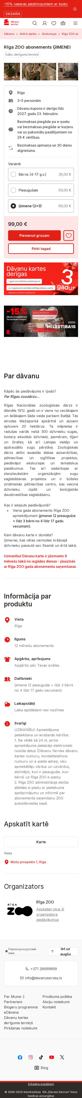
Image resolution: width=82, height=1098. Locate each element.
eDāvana (11, 1012)
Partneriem (13, 1002)
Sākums (9, 33)
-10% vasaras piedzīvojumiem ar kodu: (36, 4)
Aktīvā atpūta (28, 33)
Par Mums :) (14, 996)
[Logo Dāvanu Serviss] (15, 23)
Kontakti (49, 1007)
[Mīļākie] (53, 23)
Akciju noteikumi (56, 1002)
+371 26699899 (43, 969)
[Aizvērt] (74, 9)
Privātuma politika (57, 996)
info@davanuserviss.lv (43, 978)
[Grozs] (63, 23)
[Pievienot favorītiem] (68, 235)
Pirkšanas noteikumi (20, 1028)
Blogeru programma (21, 1007)
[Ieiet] (44, 23)
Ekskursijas (49, 33)
